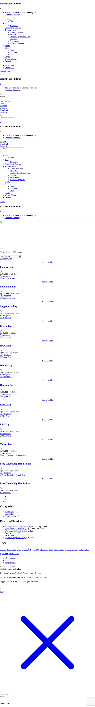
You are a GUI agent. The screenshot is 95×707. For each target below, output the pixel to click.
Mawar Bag (6, 444)
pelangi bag (74, 550)
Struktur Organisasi (17, 43)
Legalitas (13, 39)
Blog (12, 21)
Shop (7, 23)
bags (36, 549)
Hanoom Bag (7, 385)
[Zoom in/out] (1, 694)
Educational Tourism (13, 28)
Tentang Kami (10, 30)
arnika (26, 550)
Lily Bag (4, 424)
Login (7, 57)
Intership (13, 52)
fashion (56, 550)
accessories (3, 550)
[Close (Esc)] (8, 694)
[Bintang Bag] (6, 259)
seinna (87, 550)
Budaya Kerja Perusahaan (20, 37)
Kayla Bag (5, 404)
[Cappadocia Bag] (7, 298)
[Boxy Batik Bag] (7, 278)
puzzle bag (82, 550)
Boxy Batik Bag (8, 286)
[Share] (6, 694)
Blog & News (10, 563)
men (69, 550)
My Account (10, 558)
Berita (7, 46)
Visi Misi (13, 34)
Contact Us (9, 68)
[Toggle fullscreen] (3, 694)
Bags (7, 514)
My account (9, 65)
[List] (3, 248)
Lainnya (8, 48)
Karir (12, 50)
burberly (45, 550)
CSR (12, 54)
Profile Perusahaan (17, 32)
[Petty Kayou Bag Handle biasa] (13, 455)
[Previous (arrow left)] (1, 696)
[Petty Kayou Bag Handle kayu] (13, 475)
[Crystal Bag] (5, 318)
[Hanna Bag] (5, 357)
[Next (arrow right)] (3, 696)
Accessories (9, 512)
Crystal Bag (6, 326)
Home (7, 19)
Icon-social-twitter (24, 577)
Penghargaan (15, 41)
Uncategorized (10, 516)
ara (23, 550)
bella (41, 550)
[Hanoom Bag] (6, 377)
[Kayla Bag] (5, 396)
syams (4, 553)
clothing (51, 550)
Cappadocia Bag (8, 306)
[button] (0, 74)
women (14, 553)
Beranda (8, 61)
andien (14, 550)
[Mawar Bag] (5, 436)
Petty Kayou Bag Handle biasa (15, 463)
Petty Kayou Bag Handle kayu (15, 483)
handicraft (61, 550)
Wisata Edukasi (11, 59)
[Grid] (1, 248)
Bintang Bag (6, 267)
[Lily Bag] (4, 416)
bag (30, 549)
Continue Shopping (12, 15)
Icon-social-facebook (8, 577)
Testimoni (14, 26)
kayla (66, 550)
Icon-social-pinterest (39, 577)
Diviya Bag (5, 345)
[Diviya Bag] (5, 337)
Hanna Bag (6, 365)
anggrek (19, 550)
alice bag (9, 550)
